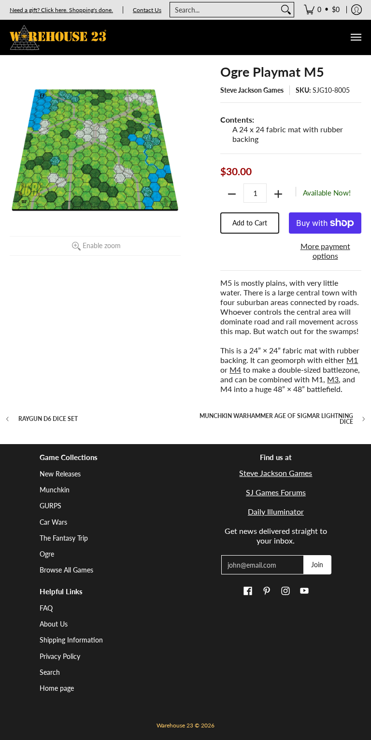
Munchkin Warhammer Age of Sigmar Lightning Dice (276, 419)
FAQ (46, 608)
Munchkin (55, 490)
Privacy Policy (60, 656)
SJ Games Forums (276, 492)
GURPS (50, 506)
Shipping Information (71, 640)
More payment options (325, 250)
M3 (333, 379)
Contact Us (147, 10)
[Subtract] (231, 194)
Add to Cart (249, 223)
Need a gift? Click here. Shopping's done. (61, 10)
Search (50, 672)
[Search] (286, 9)
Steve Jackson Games (252, 90)
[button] (248, 591)
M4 (235, 369)
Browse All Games (66, 570)
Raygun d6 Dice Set (48, 419)
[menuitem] (322, 9)
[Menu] (355, 37)
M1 (352, 359)
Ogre (47, 554)
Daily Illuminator (276, 511)
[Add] (278, 194)
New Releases (60, 474)
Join (317, 564)
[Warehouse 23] (58, 37)
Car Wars (53, 522)
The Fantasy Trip (64, 538)
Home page (57, 688)
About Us (54, 624)
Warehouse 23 (175, 725)
